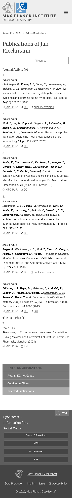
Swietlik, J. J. (10, 88)
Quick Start (11, 417)
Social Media (12, 428)
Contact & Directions (36, 435)
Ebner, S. (41, 84)
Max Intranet (36, 451)
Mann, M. (29, 214)
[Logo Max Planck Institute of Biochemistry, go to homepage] (30, 12)
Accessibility (59, 483)
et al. (41, 132)
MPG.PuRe (12, 107)
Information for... (16, 422)
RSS (36, 459)
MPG (36, 443)
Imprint (31, 483)
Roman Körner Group (21, 375)
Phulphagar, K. (11, 84)
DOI (26, 107)
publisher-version (44, 107)
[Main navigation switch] (66, 12)
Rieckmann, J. (28, 88)
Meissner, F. (45, 88)
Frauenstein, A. (57, 84)
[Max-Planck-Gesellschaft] (21, 474)
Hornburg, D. (44, 205)
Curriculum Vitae (18, 383)
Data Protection (14, 483)
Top (64, 413)
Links (42, 483)
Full (36, 311)
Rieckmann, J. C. (50, 127)
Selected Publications (21, 391)
